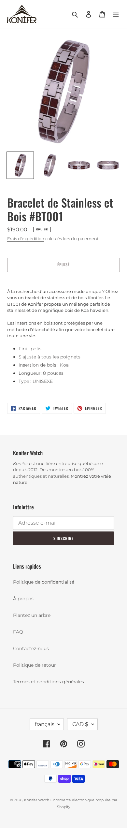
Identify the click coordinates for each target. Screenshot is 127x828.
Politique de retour (34, 665)
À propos (23, 599)
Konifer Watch (36, 800)
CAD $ (80, 724)
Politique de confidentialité (43, 582)
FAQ (18, 632)
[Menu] (116, 14)
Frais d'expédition (25, 238)
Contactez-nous (31, 648)
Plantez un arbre (31, 615)
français (44, 724)
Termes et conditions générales (48, 682)
